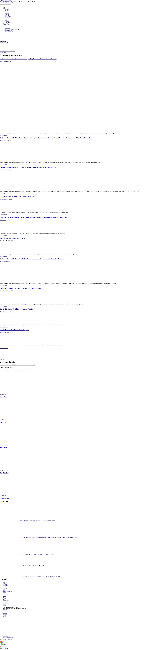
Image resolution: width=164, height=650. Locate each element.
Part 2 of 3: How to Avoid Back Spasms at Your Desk (17, 309)
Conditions (5, 584)
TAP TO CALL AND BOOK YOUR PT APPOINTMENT (7, 1)
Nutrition (4, 592)
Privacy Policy (5, 636)
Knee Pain (7, 14)
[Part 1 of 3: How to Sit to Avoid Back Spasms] (9, 343)
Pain (3, 593)
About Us (7, 9)
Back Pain (7, 13)
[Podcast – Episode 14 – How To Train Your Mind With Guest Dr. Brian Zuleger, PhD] (9, 189)
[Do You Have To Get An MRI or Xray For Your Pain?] (9, 210)
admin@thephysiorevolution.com (9, 610)
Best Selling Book (6, 22)
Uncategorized (5, 603)
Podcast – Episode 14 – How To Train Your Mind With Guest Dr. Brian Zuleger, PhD (28, 167)
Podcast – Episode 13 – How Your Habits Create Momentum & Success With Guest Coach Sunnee (32, 259)
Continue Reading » (4, 135)
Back (4, 582)
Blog (6, 20)
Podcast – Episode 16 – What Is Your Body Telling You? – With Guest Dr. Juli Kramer (28, 59)
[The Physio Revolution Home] (12, 40)
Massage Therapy (6, 24)
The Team (7, 10)
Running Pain (8, 17)
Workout (4, 605)
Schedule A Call (8, 30)
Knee (4, 589)
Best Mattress (5, 23)
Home (4, 7)
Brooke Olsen (3, 61)
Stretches (4, 601)
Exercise (4, 586)
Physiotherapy (5, 594)
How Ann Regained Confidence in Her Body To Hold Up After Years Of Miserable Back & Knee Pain (33, 217)
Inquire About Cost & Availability (12, 29)
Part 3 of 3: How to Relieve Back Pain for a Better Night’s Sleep (21, 288)
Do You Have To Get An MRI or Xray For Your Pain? (17, 196)
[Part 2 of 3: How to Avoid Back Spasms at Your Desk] (9, 322)
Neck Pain (7, 15)
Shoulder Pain (8, 16)
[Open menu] (0, 5)
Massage (7, 18)
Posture (4, 596)
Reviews (4, 25)
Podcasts (7, 21)
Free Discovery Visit (9, 31)
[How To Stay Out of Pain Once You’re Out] (9, 251)
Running (4, 598)
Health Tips (5, 588)
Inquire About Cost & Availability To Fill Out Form (7, 3)
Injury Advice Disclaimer (8, 637)
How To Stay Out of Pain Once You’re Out (14, 238)
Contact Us (7, 28)
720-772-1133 (5, 609)
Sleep (4, 599)
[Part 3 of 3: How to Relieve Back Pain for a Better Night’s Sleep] (9, 301)
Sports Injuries (5, 600)
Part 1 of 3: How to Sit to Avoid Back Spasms (14, 330)
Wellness (4, 604)
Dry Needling (5, 585)
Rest (3, 597)
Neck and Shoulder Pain (7, 591)
